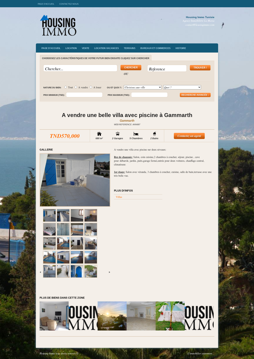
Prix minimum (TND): (54, 95)
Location (71, 48)
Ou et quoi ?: (114, 87)
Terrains (129, 48)
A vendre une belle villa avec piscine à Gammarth (127, 115)
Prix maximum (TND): (119, 95)
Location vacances (106, 48)
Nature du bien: (52, 87)
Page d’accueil (46, 4)
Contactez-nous (68, 4)
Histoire (181, 48)
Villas (119, 197)
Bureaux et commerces (155, 48)
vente (85, 48)
